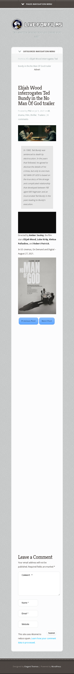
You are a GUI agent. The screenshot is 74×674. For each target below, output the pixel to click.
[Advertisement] (46, 75)
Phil (29, 111)
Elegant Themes (31, 667)
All (27, 59)
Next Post (47, 321)
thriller (33, 115)
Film (27, 115)
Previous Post (28, 321)
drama (21, 115)
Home (21, 59)
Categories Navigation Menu (39, 51)
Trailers (41, 115)
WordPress (56, 667)
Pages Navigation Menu (39, 4)
